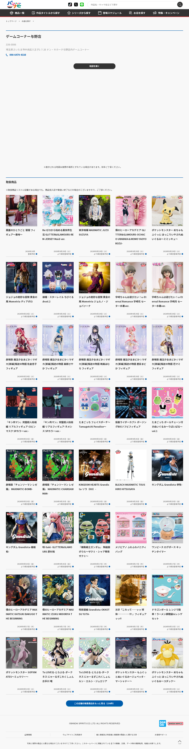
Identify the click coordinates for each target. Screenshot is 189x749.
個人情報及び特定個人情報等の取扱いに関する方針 (116, 734)
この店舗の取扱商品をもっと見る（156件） (94, 703)
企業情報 (28, 734)
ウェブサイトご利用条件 (72, 734)
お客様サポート (161, 734)
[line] (81, 4)
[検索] (180, 4)
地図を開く (94, 66)
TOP (179, 744)
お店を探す (26, 21)
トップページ (11, 21)
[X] (70, 4)
